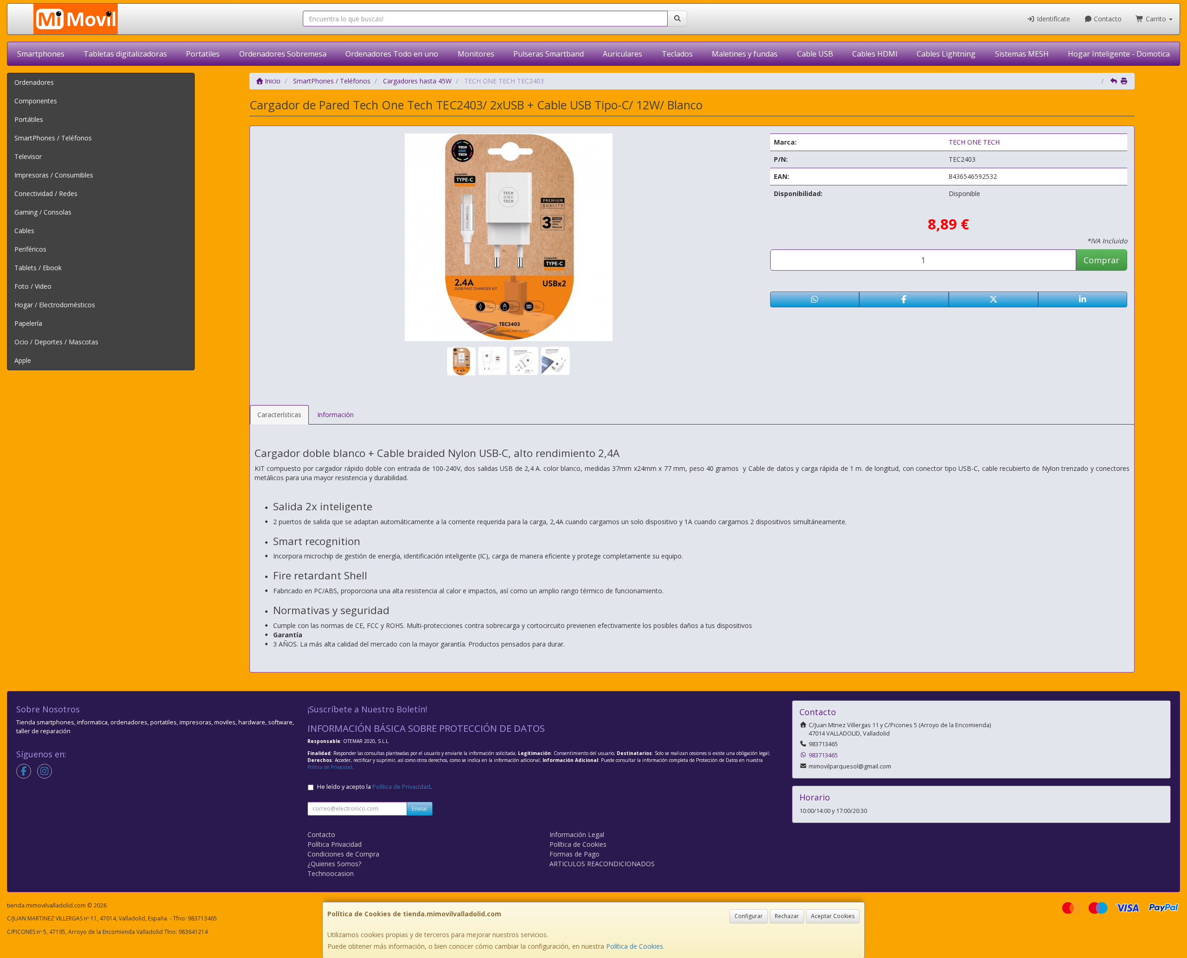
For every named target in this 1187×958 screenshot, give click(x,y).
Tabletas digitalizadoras (125, 54)
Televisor (28, 156)
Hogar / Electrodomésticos (54, 304)
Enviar (420, 808)
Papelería (28, 323)
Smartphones (40, 54)
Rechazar (787, 916)
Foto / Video (32, 286)
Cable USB (815, 54)
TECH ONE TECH (974, 142)
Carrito (1156, 18)
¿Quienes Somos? (334, 863)
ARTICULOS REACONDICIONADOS (602, 863)
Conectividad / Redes (45, 193)
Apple (22, 360)
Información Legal (576, 834)
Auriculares (622, 54)
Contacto (1107, 18)
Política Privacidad (334, 844)
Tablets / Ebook (38, 267)
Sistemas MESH (1022, 54)
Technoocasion (330, 873)
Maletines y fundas (745, 54)
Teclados (677, 54)
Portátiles (28, 119)
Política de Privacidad (329, 767)
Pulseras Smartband (548, 54)
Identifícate (1052, 18)
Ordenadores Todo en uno (391, 54)
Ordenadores (34, 82)
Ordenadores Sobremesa (282, 54)
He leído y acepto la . (374, 787)
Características (279, 414)
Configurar (748, 916)
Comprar (1101, 260)
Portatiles (203, 54)
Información (335, 414)
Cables (24, 230)
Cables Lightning (946, 54)
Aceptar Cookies (833, 916)
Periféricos (30, 249)
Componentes (35, 100)
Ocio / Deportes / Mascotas (56, 341)
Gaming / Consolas (42, 212)
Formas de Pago (574, 854)
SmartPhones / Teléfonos (53, 137)
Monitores (476, 54)
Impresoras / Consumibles (53, 175)
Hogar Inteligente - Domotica (1119, 54)
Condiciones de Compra (343, 854)
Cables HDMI (875, 54)
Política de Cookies (634, 946)
